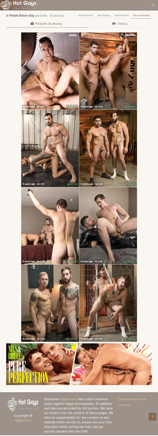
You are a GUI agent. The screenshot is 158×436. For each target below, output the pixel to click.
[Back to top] (152, 417)
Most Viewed (122, 15)
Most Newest (86, 15)
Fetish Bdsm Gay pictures (132, 399)
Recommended (141, 15)
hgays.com (23, 420)
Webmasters (124, 405)
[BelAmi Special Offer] (79, 384)
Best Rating (104, 15)
